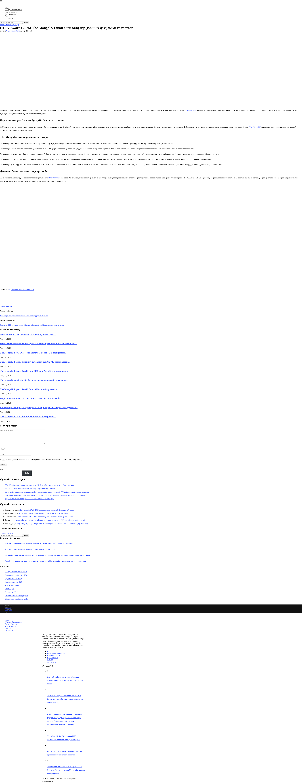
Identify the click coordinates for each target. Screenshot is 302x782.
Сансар (7, 16)
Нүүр (7, 8)
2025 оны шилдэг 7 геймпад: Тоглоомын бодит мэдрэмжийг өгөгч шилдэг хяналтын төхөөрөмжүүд (65, 699)
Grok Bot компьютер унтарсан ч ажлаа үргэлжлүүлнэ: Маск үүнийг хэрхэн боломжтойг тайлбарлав (45, 495)
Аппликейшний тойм (16, 575)
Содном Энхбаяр (13, 31)
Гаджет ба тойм (11, 12)
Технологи (9, 18)
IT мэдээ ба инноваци (13, 10)
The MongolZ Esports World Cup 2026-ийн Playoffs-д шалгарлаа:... (34, 371)
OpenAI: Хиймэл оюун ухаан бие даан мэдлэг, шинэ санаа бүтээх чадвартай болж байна (65, 680)
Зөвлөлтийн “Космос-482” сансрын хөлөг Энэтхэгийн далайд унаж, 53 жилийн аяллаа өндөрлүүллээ (66, 770)
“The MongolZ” (191, 110)
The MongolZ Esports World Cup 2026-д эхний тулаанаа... (29, 389)
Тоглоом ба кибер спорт (16, 596)
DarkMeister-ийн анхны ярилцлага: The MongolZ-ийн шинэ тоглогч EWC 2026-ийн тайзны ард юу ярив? (47, 492)
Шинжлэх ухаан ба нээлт (16, 599)
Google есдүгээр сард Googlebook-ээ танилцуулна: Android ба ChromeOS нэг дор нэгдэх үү (51, 524)
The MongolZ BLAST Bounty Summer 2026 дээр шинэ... (28, 416)
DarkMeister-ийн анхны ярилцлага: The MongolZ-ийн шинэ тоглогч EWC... (38, 343)
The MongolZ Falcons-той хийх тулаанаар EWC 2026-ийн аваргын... (35, 362)
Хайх (2, 469)
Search (25, 22)
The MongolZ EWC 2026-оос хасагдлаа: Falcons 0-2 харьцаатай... (33, 352)
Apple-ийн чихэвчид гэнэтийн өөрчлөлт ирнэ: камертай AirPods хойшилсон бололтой (50, 520)
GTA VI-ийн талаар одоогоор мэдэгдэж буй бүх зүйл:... (28, 334)
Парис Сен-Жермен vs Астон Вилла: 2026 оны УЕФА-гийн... (31, 398)
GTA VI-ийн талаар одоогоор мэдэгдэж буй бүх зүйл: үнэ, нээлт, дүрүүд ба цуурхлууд (39, 485)
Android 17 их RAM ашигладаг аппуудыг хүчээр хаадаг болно (30, 488)
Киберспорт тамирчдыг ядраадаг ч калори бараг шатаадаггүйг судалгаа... (39, 407)
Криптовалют (10, 14)
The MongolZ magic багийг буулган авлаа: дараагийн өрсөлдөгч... (34, 380)
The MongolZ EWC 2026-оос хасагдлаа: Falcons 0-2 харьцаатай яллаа (46, 510)
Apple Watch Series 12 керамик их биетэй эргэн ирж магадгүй (29, 499)
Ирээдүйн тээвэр (13, 582)
